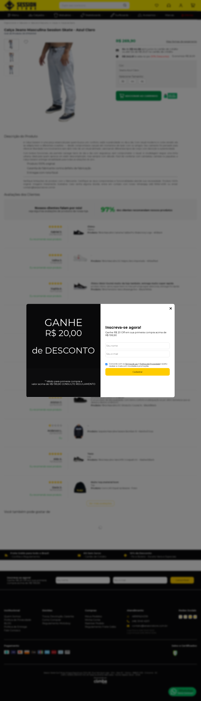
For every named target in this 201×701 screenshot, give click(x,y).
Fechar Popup (170, 308)
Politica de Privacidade (150, 364)
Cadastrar (138, 372)
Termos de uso (131, 364)
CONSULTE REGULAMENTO (78, 384)
